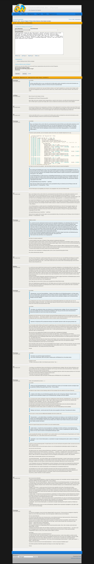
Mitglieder (31, 14)
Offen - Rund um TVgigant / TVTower (25, 21)
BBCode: (17, 55)
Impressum (73, 558)
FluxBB (79, 556)
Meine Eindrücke (36, 21)
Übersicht (17, 14)
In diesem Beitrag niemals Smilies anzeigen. (26, 61)
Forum (24, 14)
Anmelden (78, 14)
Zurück (29, 73)
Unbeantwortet (78, 19)
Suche (45, 14)
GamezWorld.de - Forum (44, 8)
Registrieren (53, 14)
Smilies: (36, 55)
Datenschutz (78, 558)
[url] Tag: (23, 55)
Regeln (39, 14)
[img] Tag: (30, 55)
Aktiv (73, 19)
